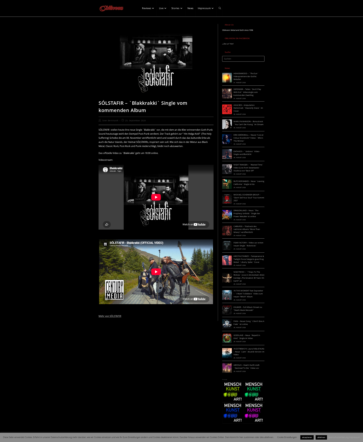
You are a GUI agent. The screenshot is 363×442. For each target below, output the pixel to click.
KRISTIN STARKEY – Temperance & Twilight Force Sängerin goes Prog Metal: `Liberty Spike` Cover (249, 259)
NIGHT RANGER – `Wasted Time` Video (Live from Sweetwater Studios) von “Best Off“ (248, 167)
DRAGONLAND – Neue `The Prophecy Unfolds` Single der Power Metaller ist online (247, 213)
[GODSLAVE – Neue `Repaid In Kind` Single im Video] (227, 338)
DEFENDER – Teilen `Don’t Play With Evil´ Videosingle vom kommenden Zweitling (247, 92)
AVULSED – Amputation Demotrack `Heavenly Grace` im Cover (248, 108)
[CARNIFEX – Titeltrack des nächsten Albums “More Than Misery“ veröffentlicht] (227, 230)
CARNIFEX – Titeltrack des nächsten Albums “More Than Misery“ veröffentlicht (247, 229)
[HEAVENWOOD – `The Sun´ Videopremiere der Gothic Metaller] (227, 77)
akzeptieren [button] (307, 437)
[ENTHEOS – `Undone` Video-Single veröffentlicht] (227, 154)
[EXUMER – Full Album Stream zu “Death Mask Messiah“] (227, 310)
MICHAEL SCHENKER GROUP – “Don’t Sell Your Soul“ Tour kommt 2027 (249, 197)
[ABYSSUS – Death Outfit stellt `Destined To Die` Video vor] (227, 368)
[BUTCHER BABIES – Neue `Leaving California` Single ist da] (227, 184)
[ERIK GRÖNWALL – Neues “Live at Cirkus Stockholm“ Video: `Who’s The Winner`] (227, 139)
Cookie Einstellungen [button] (287, 437)
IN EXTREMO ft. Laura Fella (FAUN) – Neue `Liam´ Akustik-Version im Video (249, 351)
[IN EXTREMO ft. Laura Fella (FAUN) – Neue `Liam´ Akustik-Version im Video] (227, 353)
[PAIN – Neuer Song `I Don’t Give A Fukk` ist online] (227, 324)
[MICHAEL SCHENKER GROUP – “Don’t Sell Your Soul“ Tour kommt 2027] (227, 199)
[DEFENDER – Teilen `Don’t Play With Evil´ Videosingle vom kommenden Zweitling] (227, 93)
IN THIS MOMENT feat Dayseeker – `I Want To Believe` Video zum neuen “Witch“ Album (248, 293)
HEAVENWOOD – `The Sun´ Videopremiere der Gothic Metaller (246, 76)
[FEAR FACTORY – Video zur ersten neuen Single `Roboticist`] (227, 245)
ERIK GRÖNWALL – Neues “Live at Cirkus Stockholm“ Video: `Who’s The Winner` (248, 138)
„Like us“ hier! (228, 43)
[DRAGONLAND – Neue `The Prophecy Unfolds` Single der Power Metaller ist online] (227, 215)
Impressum (354, 437)
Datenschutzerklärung (338, 437)
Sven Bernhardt (110, 120)
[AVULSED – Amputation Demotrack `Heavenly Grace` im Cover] (227, 109)
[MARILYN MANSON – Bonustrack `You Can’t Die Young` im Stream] (227, 124)
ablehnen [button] (321, 437)
